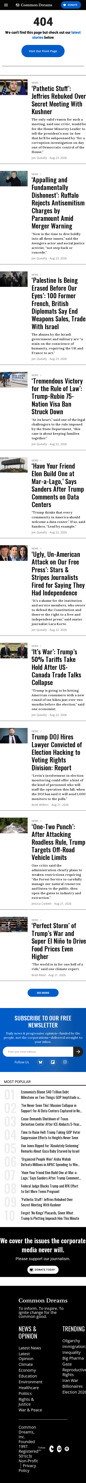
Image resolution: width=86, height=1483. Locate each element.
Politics (25, 1393)
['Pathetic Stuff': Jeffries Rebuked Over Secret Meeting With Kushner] (14, 87)
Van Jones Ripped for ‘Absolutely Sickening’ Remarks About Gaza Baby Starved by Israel (50, 1148)
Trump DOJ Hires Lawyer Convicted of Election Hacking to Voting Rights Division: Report (57, 752)
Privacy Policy (27, 1468)
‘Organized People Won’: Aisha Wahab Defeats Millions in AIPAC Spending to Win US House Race (49, 1161)
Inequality (71, 1352)
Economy (27, 1370)
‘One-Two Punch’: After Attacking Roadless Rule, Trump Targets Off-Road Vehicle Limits (58, 842)
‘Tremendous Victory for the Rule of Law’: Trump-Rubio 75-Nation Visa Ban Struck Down (57, 396)
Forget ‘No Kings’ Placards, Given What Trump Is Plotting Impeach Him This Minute (50, 1215)
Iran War (70, 1380)
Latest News (30, 1348)
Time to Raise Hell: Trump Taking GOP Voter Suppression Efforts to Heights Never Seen (50, 1135)
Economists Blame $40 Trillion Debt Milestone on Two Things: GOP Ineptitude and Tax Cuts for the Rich (51, 1094)
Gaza (67, 1364)
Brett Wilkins (40, 805)
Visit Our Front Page (43, 51)
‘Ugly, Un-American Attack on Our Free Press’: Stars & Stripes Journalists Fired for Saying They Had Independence (58, 573)
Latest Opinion (26, 1356)
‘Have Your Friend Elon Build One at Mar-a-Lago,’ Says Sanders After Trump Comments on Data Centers (58, 485)
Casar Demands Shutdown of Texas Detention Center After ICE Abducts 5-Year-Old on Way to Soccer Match (51, 1121)
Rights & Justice (26, 1402)
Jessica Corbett (41, 903)
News (35, 82)
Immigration (73, 1346)
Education (28, 1376)
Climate (26, 1364)
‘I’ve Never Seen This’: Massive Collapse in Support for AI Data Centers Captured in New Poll (51, 1108)
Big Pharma (73, 1358)
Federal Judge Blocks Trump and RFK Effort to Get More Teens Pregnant (49, 1188)
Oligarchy (71, 1340)
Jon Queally (39, 158)
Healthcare (29, 1387)
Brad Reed (39, 975)
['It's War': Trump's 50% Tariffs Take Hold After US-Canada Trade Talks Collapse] (14, 650)
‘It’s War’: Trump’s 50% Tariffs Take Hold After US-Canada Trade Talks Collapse (56, 667)
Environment (30, 1382)
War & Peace (30, 1410)
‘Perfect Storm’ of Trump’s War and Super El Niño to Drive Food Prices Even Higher (59, 941)
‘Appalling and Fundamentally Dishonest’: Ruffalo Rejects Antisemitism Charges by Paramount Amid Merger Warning (58, 202)
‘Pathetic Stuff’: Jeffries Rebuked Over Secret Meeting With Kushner (59, 99)
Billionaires (72, 1386)
